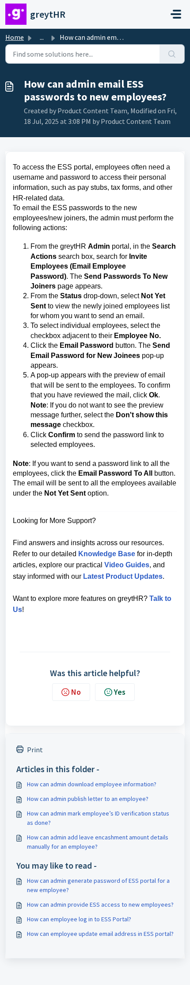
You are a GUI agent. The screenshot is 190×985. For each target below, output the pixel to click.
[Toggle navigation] (176, 14)
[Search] (172, 54)
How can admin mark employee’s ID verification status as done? (98, 818)
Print (35, 749)
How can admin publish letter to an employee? (87, 799)
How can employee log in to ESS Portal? (79, 919)
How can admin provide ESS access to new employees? (100, 904)
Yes (119, 692)
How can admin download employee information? (91, 784)
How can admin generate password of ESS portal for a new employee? (98, 885)
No (76, 692)
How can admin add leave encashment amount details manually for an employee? (97, 841)
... (42, 37)
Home (14, 37)
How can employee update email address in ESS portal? (100, 934)
